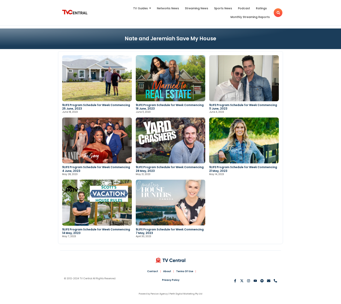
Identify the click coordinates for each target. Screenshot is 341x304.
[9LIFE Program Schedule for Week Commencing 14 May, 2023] (97, 203)
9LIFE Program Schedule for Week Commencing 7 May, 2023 (170, 231)
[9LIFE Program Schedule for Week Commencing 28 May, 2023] (170, 140)
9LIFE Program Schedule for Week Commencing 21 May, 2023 (243, 169)
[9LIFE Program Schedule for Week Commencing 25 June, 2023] (97, 78)
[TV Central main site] (170, 260)
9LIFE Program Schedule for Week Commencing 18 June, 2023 (170, 107)
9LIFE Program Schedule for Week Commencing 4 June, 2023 (96, 169)
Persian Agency (159, 293)
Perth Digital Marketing (182, 293)
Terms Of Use (184, 271)
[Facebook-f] (235, 280)
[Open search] (278, 12)
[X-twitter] (242, 280)
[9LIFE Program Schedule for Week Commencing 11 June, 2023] (244, 78)
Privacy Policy (170, 280)
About (167, 271)
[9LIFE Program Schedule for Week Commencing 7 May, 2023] (170, 203)
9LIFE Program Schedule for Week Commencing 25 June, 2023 (96, 107)
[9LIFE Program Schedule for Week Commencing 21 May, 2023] (244, 140)
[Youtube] (255, 280)
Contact (152, 271)
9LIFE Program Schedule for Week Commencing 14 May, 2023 (96, 231)
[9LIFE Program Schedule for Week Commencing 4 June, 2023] (97, 140)
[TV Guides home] (75, 12)
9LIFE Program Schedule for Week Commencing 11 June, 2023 (243, 107)
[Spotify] (262, 280)
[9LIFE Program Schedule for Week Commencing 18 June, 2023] (170, 78)
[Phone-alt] (275, 280)
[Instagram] (248, 280)
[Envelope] (268, 280)
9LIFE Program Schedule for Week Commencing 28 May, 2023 (170, 169)
